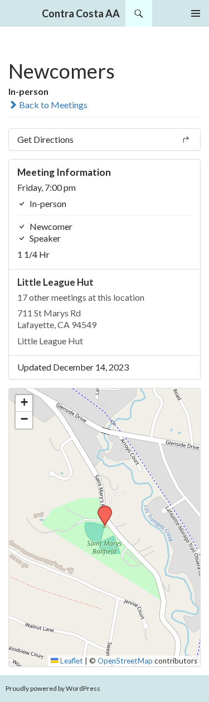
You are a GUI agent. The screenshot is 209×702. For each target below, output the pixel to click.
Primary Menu (195, 13)
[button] (101, 509)
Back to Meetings (52, 104)
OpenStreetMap (125, 660)
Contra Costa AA (81, 13)
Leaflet (71, 660)
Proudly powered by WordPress (53, 688)
